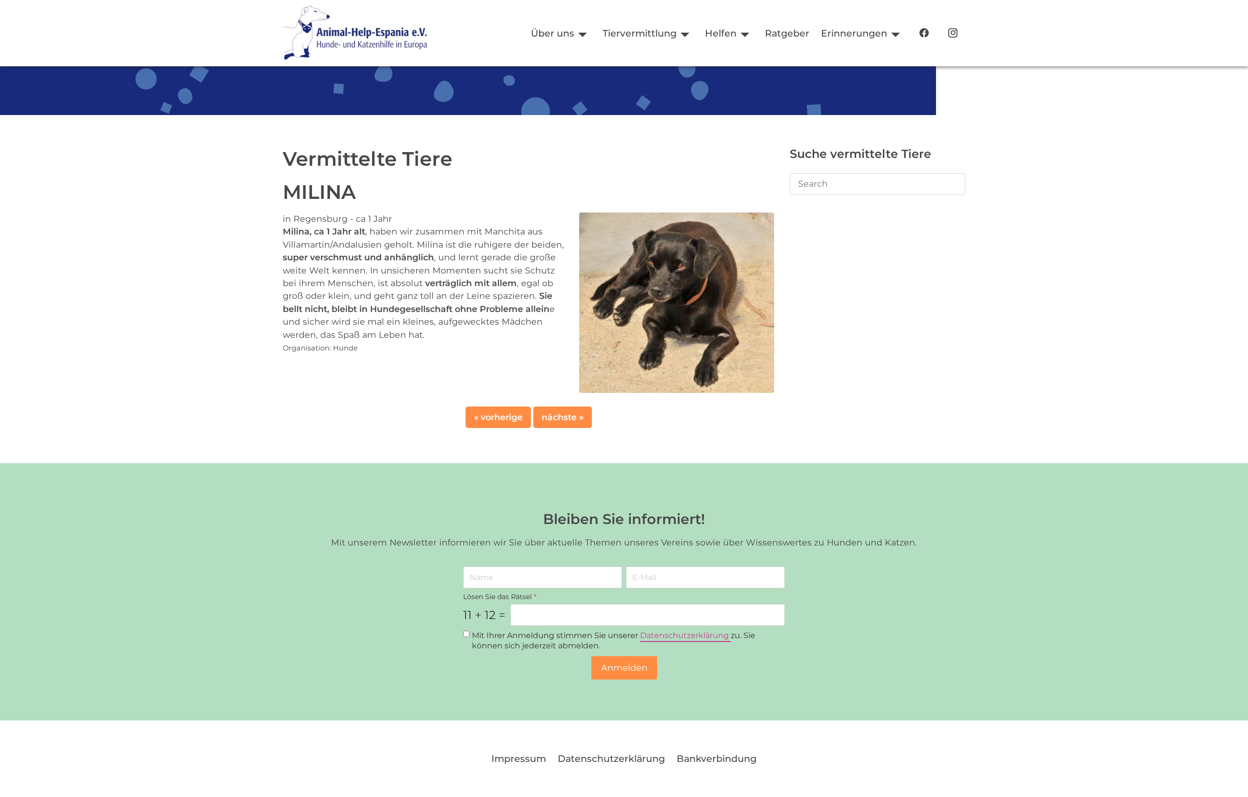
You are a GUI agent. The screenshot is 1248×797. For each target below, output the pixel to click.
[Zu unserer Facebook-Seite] (924, 33)
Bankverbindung (717, 758)
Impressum (518, 758)
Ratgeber (787, 33)
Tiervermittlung (640, 33)
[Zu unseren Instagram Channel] (952, 33)
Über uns (552, 33)
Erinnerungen (854, 33)
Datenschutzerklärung (685, 636)
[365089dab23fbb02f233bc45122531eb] (676, 302)
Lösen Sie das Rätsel (499, 596)
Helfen (721, 33)
